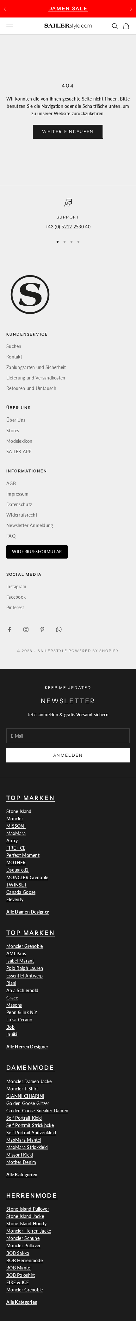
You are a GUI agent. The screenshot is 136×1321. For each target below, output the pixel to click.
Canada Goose (20, 892)
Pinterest (15, 607)
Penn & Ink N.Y (21, 1012)
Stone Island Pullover (27, 1209)
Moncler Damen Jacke (29, 1081)
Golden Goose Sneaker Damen (37, 1110)
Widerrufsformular (37, 551)
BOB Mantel (18, 1267)
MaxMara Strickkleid (27, 1147)
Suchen (14, 346)
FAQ (10, 536)
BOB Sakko (17, 1253)
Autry (12, 840)
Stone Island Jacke (25, 1216)
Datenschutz (19, 504)
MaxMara (16, 833)
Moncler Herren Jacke (28, 1231)
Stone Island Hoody (26, 1223)
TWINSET (16, 884)
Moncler (14, 818)
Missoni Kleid (19, 1155)
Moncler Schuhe (23, 1238)
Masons (14, 1005)
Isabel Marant (20, 960)
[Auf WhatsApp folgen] (59, 629)
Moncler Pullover (23, 1245)
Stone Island (18, 811)
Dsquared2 (17, 870)
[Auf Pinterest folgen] (42, 629)
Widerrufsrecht (21, 515)
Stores (12, 430)
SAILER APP (18, 451)
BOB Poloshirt (20, 1275)
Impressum (17, 494)
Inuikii (12, 1034)
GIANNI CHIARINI (25, 1096)
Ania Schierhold (22, 990)
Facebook (16, 597)
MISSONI (16, 826)
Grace (12, 997)
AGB (11, 483)
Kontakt (14, 356)
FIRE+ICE (15, 848)
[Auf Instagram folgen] (26, 629)
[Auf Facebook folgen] (9, 629)
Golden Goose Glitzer (27, 1103)
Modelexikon (19, 441)
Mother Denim (21, 1162)
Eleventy (14, 899)
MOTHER (16, 862)
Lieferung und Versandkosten (35, 377)
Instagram (16, 586)
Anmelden (68, 755)
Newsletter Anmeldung (29, 525)
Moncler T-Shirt (22, 1088)
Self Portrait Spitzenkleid (31, 1132)
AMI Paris (16, 953)
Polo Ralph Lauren (24, 968)
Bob (10, 1027)
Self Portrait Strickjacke (30, 1125)
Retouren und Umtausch (31, 388)
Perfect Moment (23, 855)
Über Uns (15, 420)
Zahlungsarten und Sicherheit (36, 367)
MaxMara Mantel (23, 1140)
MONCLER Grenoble (27, 877)
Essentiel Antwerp (24, 975)
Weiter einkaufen (68, 131)
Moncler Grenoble (24, 946)
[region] (68, 214)
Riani (11, 983)
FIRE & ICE (17, 1282)
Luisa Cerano (19, 1019)
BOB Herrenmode (24, 1260)
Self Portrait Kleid (24, 1118)
